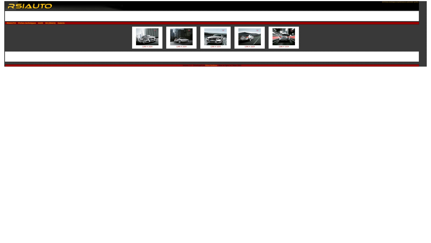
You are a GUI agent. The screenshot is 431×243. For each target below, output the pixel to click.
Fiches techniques (27, 23)
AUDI (40, 23)
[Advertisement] (212, 16)
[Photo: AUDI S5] (147, 45)
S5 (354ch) (50, 23)
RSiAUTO (11, 23)
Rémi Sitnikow (211, 65)
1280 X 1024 (147, 47)
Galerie (61, 23)
